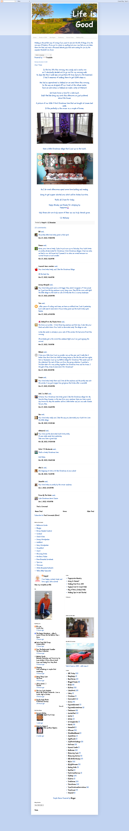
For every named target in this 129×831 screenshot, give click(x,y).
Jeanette (41, 481)
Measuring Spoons (74, 756)
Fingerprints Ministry (75, 578)
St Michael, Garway (42, 701)
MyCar (70, 761)
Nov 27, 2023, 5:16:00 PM (46, 259)
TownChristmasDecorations (77, 787)
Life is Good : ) (41, 684)
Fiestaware (71, 710)
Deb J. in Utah (43, 394)
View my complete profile (43, 585)
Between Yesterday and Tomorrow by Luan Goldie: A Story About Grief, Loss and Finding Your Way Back (48, 660)
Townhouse (71, 790)
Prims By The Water (45, 495)
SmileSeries (71, 781)
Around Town (70, 37)
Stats (36, 810)
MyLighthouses (73, 764)
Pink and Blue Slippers (50, 728)
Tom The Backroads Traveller (45, 649)
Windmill (70, 793)
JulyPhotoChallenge (74, 742)
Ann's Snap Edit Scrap (43, 642)
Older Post (90, 511)
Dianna (41, 245)
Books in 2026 (43, 37)
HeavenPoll (71, 727)
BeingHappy (71, 676)
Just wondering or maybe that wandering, (46, 670)
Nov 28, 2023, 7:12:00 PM (46, 474)
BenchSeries (71, 679)
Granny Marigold (44, 285)
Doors (70, 702)
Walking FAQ (79, 37)
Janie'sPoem (72, 736)
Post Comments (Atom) (51, 515)
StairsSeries (72, 784)
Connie (41, 377)
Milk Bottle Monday (74, 759)
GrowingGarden (73, 722)
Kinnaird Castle (73, 747)
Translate (49, 57)
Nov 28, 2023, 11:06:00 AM (47, 460)
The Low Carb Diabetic (43, 691)
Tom (40, 303)
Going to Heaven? (73, 581)
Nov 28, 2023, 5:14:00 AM (47, 423)
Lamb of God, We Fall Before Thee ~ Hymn (48, 636)
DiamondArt (72, 699)
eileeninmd (42, 431)
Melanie (41, 352)
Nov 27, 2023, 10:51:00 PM (47, 386)
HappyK (46, 576)
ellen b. (41, 468)
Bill (39, 231)
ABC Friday (71, 673)
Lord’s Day (39, 628)
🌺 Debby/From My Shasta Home (50, 322)
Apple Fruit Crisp (49, 715)
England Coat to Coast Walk (77, 587)
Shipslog (39, 667)
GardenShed (72, 713)
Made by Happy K (42, 726)
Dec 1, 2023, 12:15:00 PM (46, 488)
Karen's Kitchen (41, 713)
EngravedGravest (73, 705)
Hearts (70, 724)
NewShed (70, 770)
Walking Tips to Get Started (77, 592)
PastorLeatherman (74, 773)
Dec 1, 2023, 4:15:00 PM (46, 501)
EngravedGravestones (75, 707)
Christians (71, 696)
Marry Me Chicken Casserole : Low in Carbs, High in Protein (48, 693)
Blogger (73, 798)
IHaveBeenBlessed (73, 733)
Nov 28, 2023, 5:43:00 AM (47, 442)
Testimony (61, 37)
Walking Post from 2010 (76, 584)
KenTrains (71, 744)
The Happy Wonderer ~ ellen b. (46, 633)
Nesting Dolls (72, 767)
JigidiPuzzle (71, 739)
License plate (40, 644)
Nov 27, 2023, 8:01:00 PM (46, 370)
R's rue (38, 626)
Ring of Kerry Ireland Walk (77, 590)
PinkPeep (70, 776)
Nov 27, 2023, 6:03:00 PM (47, 296)
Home (35, 37)
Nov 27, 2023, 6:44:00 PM (47, 314)
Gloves (70, 719)
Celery (70, 693)
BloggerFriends (73, 682)
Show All (61, 706)
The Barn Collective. (42, 651)
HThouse (70, 730)
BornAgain (52, 37)
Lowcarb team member (46, 266)
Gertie (70, 716)
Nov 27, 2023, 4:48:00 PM (47, 238)
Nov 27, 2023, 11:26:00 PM (47, 407)
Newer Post (38, 511)
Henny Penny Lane (42, 676)
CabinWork (71, 690)
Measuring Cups (73, 753)
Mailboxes (71, 750)
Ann (40, 414)
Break (70, 685)
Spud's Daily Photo (42, 700)
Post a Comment (42, 506)
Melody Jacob (40, 656)
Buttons (70, 687)
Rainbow (70, 779)
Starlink (38, 685)
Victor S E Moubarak (45, 449)
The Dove (39, 678)
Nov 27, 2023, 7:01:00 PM (46, 344)
